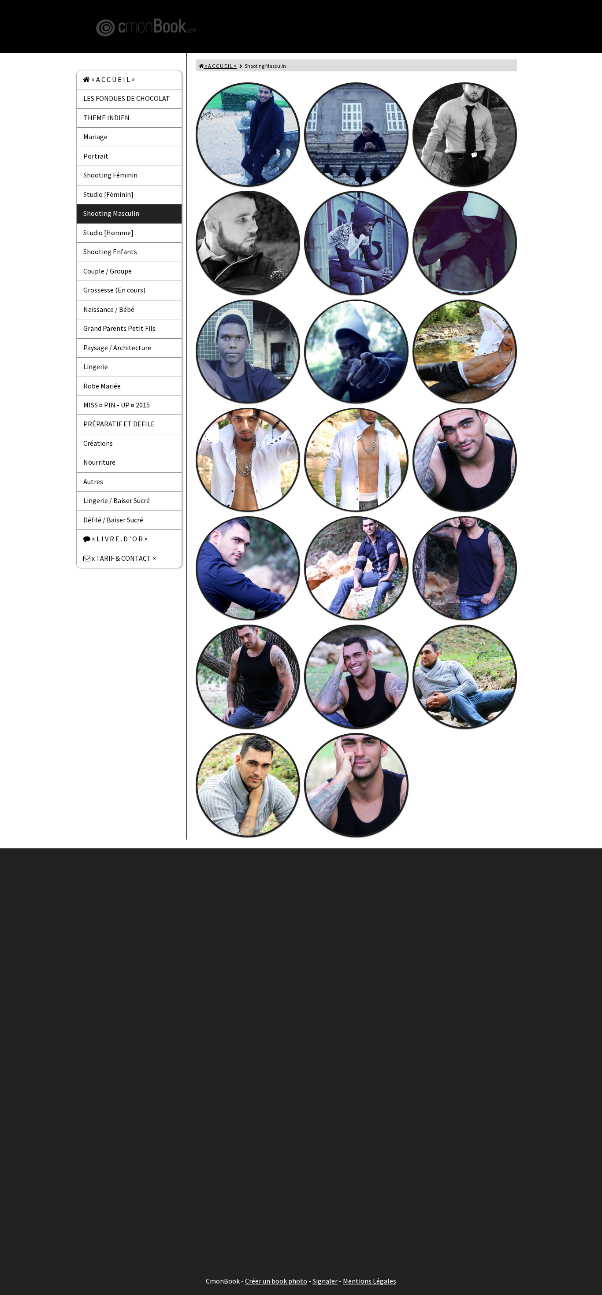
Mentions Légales (369, 1280)
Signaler (325, 1280)
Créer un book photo (276, 1280)
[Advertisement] (301, 992)
